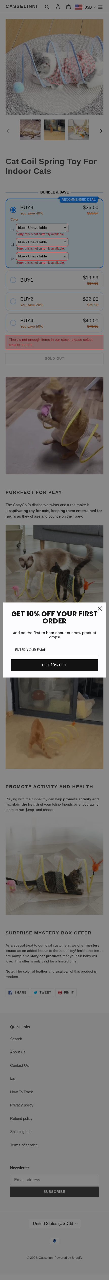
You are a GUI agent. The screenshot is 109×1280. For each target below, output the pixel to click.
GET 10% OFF (54, 665)
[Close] (100, 608)
